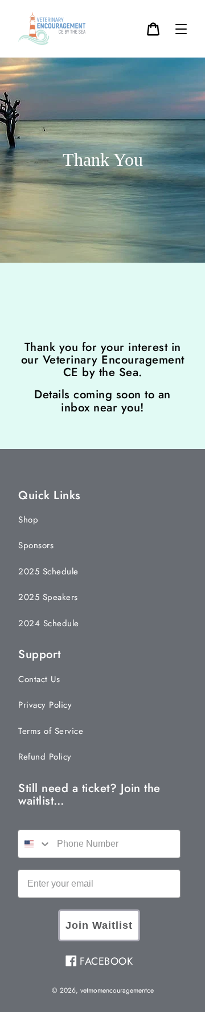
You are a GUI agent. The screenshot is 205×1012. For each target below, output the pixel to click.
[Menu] (181, 29)
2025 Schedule (48, 571)
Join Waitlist (99, 925)
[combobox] (34, 844)
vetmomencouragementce (117, 990)
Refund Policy (45, 756)
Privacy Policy (45, 705)
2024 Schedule (48, 623)
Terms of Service (50, 731)
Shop (28, 519)
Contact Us (39, 679)
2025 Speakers (48, 597)
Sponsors (36, 545)
